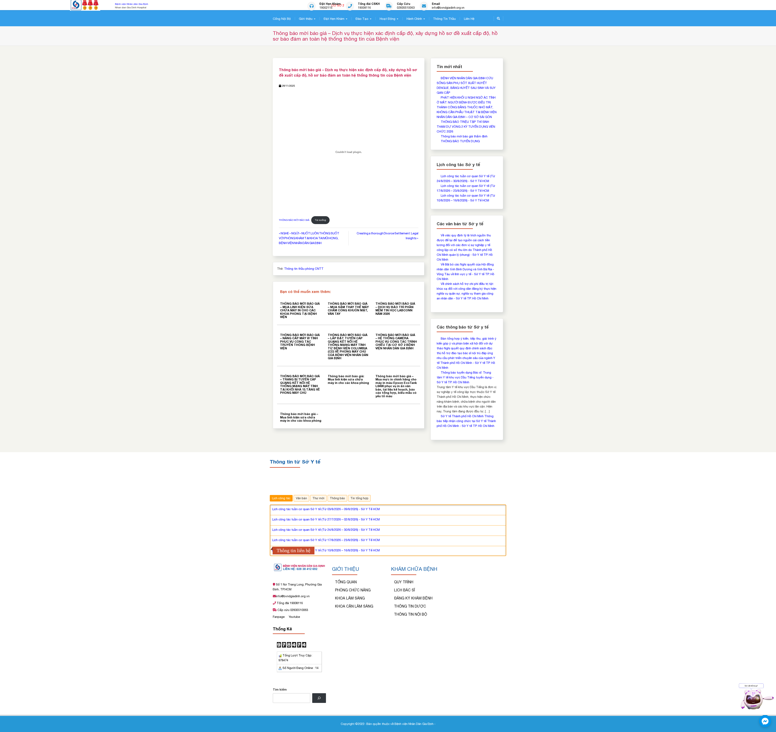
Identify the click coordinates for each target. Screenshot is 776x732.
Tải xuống (320, 220)
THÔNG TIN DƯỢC (410, 606)
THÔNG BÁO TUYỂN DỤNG (460, 141)
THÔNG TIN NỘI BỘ (410, 614)
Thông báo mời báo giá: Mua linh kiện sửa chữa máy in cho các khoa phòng (348, 379)
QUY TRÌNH (403, 582)
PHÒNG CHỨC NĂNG (353, 590)
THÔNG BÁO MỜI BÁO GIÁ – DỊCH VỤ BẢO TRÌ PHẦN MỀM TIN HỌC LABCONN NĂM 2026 (395, 308)
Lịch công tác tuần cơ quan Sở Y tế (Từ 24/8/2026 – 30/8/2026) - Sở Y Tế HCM (326, 529)
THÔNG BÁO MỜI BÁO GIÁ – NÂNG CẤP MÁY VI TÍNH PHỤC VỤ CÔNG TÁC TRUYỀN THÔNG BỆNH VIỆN (300, 341)
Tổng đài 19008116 (289, 603)
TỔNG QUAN (346, 582)
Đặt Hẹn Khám (334, 18)
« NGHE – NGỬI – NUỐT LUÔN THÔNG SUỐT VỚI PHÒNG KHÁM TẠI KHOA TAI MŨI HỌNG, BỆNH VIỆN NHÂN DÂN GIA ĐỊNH (309, 238)
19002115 (325, 8)
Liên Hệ (469, 18)
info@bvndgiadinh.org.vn (448, 8)
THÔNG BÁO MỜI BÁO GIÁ (294, 220)
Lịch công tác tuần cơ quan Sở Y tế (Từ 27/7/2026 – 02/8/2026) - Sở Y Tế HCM (326, 519)
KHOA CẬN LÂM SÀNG (354, 606)
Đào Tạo (361, 18)
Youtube (294, 616)
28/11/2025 (288, 85)
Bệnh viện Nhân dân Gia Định (131, 4)
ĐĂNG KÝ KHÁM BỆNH (413, 598)
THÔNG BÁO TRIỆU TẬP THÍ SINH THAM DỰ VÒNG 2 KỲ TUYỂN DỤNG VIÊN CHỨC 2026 (466, 126)
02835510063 (406, 8)
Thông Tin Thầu (444, 18)
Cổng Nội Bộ (282, 18)
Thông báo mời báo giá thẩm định (464, 136)
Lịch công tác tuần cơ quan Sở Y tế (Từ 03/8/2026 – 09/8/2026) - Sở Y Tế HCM (326, 509)
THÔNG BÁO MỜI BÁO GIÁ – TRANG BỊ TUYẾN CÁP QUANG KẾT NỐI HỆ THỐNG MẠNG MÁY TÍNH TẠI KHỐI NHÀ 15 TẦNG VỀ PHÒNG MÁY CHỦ (300, 384)
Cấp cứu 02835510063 (292, 610)
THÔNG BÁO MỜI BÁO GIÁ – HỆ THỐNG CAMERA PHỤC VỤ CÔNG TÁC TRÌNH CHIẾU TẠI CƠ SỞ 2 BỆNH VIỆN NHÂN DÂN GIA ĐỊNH (396, 341)
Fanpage (279, 616)
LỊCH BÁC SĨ (404, 590)
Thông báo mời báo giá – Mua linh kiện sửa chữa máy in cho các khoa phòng (300, 417)
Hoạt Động (387, 18)
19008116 (364, 8)
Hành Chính (414, 18)
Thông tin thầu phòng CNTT (304, 268)
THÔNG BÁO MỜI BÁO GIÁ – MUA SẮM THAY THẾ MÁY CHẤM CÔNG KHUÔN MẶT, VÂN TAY (348, 308)
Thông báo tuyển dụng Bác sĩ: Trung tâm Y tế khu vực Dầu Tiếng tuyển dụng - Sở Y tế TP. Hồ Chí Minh (465, 377)
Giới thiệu (305, 18)
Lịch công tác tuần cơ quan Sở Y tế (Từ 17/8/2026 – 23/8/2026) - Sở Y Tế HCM (326, 540)
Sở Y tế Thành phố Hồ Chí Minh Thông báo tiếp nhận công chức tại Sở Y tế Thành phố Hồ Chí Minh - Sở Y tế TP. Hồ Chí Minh (466, 421)
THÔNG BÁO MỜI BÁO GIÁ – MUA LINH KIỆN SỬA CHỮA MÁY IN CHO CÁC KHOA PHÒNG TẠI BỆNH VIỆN (300, 310)
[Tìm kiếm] (319, 698)
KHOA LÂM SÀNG (350, 598)
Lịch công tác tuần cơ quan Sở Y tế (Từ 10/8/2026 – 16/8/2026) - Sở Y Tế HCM (326, 550)
